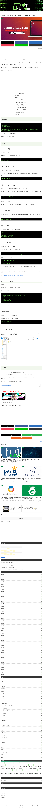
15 (8, 551)
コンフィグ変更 (20, 104)
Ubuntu (13, 405)
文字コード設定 (21, 105)
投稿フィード (3, 793)
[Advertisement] (21, 52)
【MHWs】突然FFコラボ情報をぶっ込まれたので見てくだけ (9, 562)
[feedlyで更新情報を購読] (32, 435)
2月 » (4, 557)
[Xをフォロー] (11, 435)
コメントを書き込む (21, 518)
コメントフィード (3, 795)
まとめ (17, 114)
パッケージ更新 (20, 99)
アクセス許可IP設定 (22, 107)
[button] (35, 45)
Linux (3, 405)
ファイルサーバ (18, 405)
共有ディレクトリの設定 (22, 109)
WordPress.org (3, 797)
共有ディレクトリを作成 (21, 102)
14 (5, 551)
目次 (20, 93)
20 (2, 553)
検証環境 (17, 95)
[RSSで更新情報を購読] (21, 438)
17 (14, 551)
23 (11, 553)
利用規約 (21, 805)
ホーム (7, 805)
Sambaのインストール (21, 100)
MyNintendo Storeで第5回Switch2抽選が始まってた (8, 565)
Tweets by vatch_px (3, 785)
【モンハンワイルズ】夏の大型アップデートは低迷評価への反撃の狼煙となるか (12, 569)
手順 (17, 97)
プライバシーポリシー (35, 805)
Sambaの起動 (19, 110)
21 (5, 553)
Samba (10, 405)
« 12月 (2, 557)
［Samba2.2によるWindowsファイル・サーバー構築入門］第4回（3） (13, 275)
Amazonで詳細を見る (6, 385)
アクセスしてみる (20, 112)
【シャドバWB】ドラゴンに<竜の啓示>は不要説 (8, 567)
